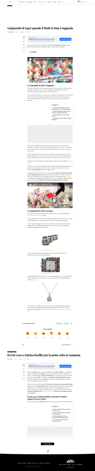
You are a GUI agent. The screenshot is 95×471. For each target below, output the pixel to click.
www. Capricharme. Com (48, 250)
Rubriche (10, 5)
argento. (34, 279)
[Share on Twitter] (23, 44)
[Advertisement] (47, 16)
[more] (62, 2)
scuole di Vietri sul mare (34, 215)
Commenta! (22, 32)
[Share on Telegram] (23, 47)
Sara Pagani (9, 358)
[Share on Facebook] (23, 41)
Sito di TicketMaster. (48, 391)
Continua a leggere (47, 443)
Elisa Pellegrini (10, 32)
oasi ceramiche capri (47, 273)
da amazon (47, 302)
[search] (80, 2)
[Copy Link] (23, 50)
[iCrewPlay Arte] (11, 2)
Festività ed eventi (12, 351)
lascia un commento (66, 344)
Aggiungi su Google (65, 39)
